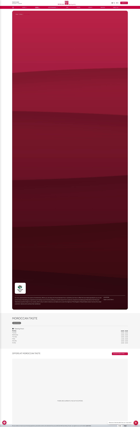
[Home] (13, 7)
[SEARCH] (114, 3)
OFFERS (78, 7)
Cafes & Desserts (16, 323)
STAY (67, 7)
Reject (125, 425)
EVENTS (90, 7)
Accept (119, 425)
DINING (37, 7)
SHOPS (24, 7)
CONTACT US (124, 2)
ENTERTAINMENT (52, 7)
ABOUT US (115, 7)
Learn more (88, 425)
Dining (21, 14)
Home (17, 14)
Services (103, 7)
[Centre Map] (112, 3)
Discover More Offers (119, 353)
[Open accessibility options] (4, 422)
